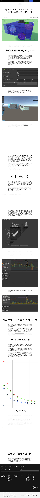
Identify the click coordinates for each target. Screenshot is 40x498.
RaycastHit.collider (11, 330)
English (2, 466)
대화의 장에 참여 (10, 460)
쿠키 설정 (22, 495)
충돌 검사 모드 (16, 155)
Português (13, 466)
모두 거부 (28, 495)
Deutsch (5, 466)
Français (10, 466)
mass (23, 170)
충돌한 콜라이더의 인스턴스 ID (19, 333)
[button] (26, 1)
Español (18, 466)
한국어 (24, 466)
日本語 (7, 466)
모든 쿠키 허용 (33, 495)
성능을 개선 (30, 214)
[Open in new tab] (6, 476)
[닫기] (36, 495)
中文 (16, 466)
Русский (21, 466)
